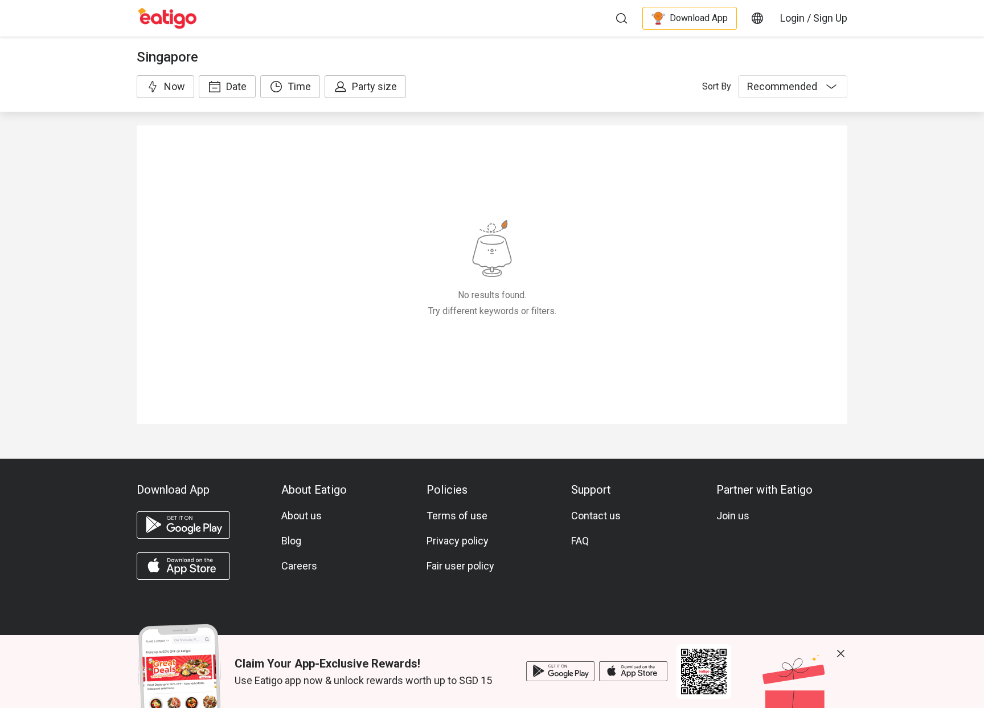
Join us (732, 516)
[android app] (183, 525)
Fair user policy (460, 566)
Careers (299, 566)
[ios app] (183, 566)
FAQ (580, 541)
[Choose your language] (757, 18)
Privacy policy (458, 541)
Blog (291, 541)
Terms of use (457, 516)
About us (301, 516)
